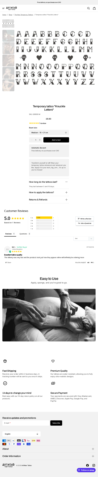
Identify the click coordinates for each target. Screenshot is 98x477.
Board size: (33, 128)
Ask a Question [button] (86, 223)
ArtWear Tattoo (27, 465)
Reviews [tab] (8, 234)
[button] (3, 8)
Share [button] (9, 263)
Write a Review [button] (85, 219)
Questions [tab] (23, 234)
